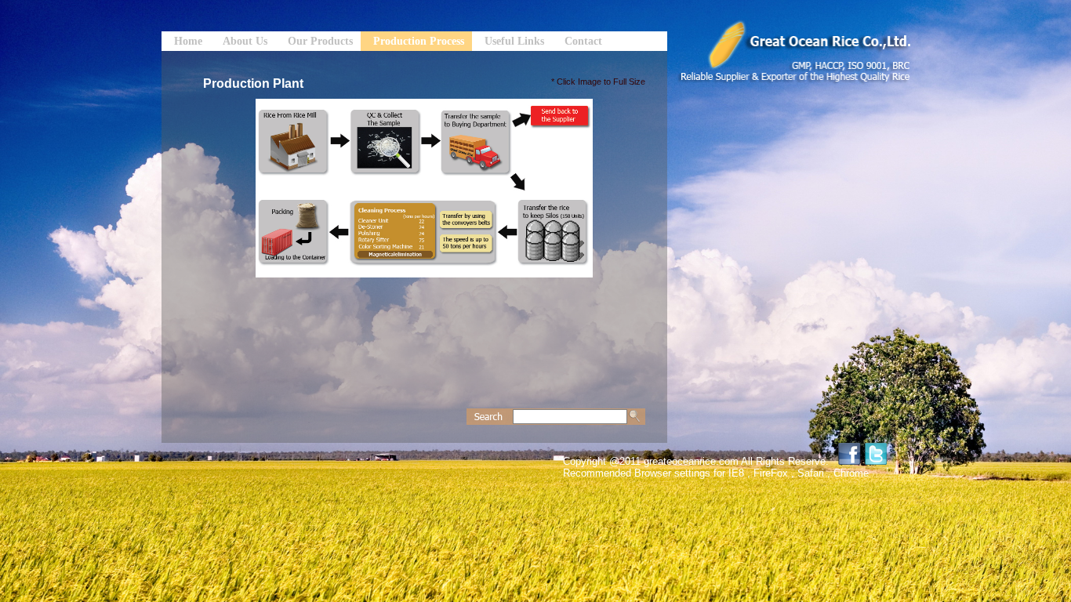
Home (188, 41)
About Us (245, 41)
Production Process (418, 41)
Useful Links (514, 41)
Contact (583, 41)
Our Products (320, 41)
